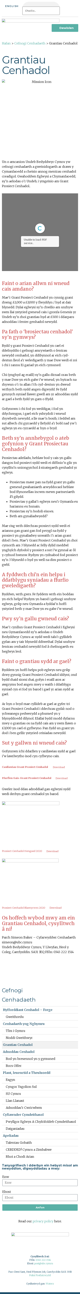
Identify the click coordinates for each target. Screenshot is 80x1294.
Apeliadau (11, 1136)
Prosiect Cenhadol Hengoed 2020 (22, 851)
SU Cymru (13, 1094)
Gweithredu (15, 1017)
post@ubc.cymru (43, 1263)
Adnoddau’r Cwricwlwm (24, 1108)
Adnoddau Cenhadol (19, 1052)
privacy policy (43, 1221)
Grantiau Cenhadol (18, 1045)
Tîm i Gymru (15, 1031)
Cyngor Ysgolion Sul (21, 1087)
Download (59, 767)
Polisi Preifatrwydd (40, 1275)
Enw (5, 1177)
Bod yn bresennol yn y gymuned (30, 1059)
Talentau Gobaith (19, 1143)
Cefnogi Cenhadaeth (29, 43)
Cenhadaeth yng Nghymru (24, 1024)
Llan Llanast (15, 1101)
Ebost (6, 1192)
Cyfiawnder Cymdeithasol (23, 1115)
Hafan (6, 43)
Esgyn (10, 1080)
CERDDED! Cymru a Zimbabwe (29, 1149)
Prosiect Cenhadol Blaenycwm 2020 (23, 907)
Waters (50, 1283)
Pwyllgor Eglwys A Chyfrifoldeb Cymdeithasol (41, 1122)
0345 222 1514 (43, 1259)
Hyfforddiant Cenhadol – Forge (27, 1010)
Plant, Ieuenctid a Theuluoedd (26, 1073)
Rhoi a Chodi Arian (20, 1156)
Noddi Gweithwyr (19, 1038)
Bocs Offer (14, 1066)
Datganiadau (15, 1129)
